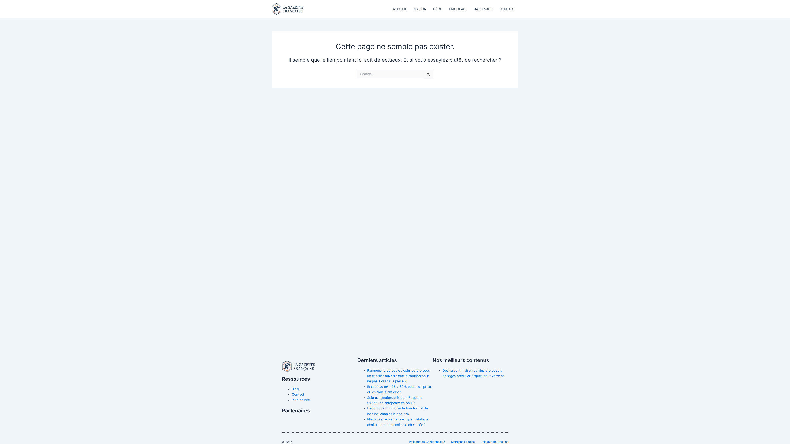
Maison (420, 9)
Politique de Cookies (494, 441)
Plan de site (301, 400)
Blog (295, 389)
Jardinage (483, 9)
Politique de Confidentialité (427, 441)
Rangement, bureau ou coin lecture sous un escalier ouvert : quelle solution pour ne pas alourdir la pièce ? (398, 375)
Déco (438, 9)
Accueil (400, 9)
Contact (507, 9)
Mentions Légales (463, 441)
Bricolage (458, 9)
